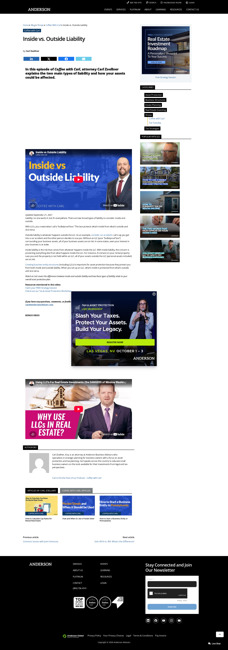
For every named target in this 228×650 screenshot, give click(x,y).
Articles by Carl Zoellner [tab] (41, 490)
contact (77, 583)
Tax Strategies (152, 128)
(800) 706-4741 (80, 588)
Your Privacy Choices (113, 635)
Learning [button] (161, 9)
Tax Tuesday (155, 122)
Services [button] (121, 9)
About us (78, 570)
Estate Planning (153, 104)
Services (77, 564)
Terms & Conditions (143, 635)
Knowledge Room (172, 2)
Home (26, 25)
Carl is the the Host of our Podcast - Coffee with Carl (76, 477)
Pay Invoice (160, 635)
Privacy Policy (94, 635)
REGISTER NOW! (115, 342)
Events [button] (108, 9)
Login (191, 2)
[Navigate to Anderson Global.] (75, 636)
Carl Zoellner (32, 51)
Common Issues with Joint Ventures (40, 541)
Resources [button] (176, 9)
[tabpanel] (78, 512)
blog (33, 25)
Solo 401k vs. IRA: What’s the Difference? (114, 541)
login (103, 583)
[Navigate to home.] (38, 9)
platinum (78, 576)
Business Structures (155, 99)
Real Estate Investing (155, 110)
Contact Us (192, 9)
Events (104, 564)
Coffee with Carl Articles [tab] (76, 490)
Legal (128, 635)
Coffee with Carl (53, 25)
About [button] (147, 9)
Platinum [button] (135, 9)
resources (106, 576)
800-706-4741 (136, 2)
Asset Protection (153, 94)
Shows (40, 25)
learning (105, 570)
